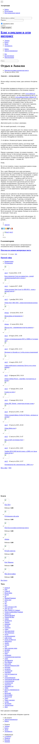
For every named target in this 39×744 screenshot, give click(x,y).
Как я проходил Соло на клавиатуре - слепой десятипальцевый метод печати (19, 277)
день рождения (9, 631)
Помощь (7, 741)
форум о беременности (12, 690)
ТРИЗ (6, 688)
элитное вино (9, 705)
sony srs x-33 (8, 608)
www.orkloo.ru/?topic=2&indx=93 (25, 97)
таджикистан (9, 683)
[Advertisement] (15, 481)
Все (6, 54)
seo (6, 603)
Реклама (7, 740)
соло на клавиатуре (11, 674)
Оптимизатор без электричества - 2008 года (19, 464)
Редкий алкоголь (10, 551)
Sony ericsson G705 (11, 607)
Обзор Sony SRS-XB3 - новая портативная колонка (21, 302)
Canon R (7, 591)
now (6, 601)
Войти (7, 9)
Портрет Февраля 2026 (12, 665)
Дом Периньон (9, 632)
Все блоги (4, 580)
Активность (8, 46)
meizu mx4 (8, 600)
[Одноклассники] (6, 228)
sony (6, 605)
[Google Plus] (12, 228)
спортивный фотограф (12, 679)
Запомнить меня (8, 23)
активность (8, 620)
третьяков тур (9, 686)
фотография (8, 695)
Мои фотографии (10, 574)
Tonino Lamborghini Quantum (14, 612)
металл (7, 652)
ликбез (7, 643)
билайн (7, 626)
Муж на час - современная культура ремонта (19, 327)
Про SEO (8, 505)
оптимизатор (9, 660)
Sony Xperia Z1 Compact (12, 610)
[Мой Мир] (8, 228)
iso (5, 596)
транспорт (8, 684)
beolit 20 (7, 588)
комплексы (8, 641)
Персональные (9, 57)
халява (7, 702)
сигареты (8, 669)
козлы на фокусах (10, 639)
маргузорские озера (11, 648)
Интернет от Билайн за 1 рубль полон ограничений (21, 352)
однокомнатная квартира (13, 657)
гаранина (8, 627)
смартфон (8, 672)
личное (7, 645)
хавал (6, 698)
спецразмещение (10, 677)
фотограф (8, 693)
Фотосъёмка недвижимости (13, 316)
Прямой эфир (6, 258)
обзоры (7, 539)
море (6, 653)
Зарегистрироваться (11, 51)
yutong (7, 619)
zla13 (11, 232)
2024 (6, 707)
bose (6, 589)
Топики (7, 40)
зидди (6, 634)
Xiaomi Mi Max (9, 617)
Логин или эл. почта (7, 18)
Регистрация (9, 11)
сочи (6, 676)
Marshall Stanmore (10, 598)
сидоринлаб (8, 671)
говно (6, 629)
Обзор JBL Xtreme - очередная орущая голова (19, 403)
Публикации (9, 263)
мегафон (7, 650)
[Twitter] (4, 228)
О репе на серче (10, 392)
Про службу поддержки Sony (14, 440)
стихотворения (9, 681)
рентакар (7, 667)
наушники (8, 655)
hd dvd (7, 594)
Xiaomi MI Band (10, 615)
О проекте (8, 736)
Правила (7, 738)
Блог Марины (9, 562)
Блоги (6, 42)
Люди (6, 44)
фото (6, 691)
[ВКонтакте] (2, 228)
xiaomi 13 (8, 613)
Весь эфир (4, 468)
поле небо (8, 664)
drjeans (7, 312)
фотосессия (8, 696)
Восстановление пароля (12, 13)
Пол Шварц (8, 662)
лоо (6, 646)
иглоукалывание (10, 636)
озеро (6, 658)
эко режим (8, 703)
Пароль (3, 20)
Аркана (7, 622)
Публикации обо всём (12, 516)
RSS (16, 254)
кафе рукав (8, 638)
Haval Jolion (8, 593)
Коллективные (9, 56)
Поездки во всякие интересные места (17, 70)
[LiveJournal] (10, 228)
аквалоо (7, 225)
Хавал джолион (10, 700)
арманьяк (8, 624)
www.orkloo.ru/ (30, 93)
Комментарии (9, 261)
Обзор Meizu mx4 (10, 428)
